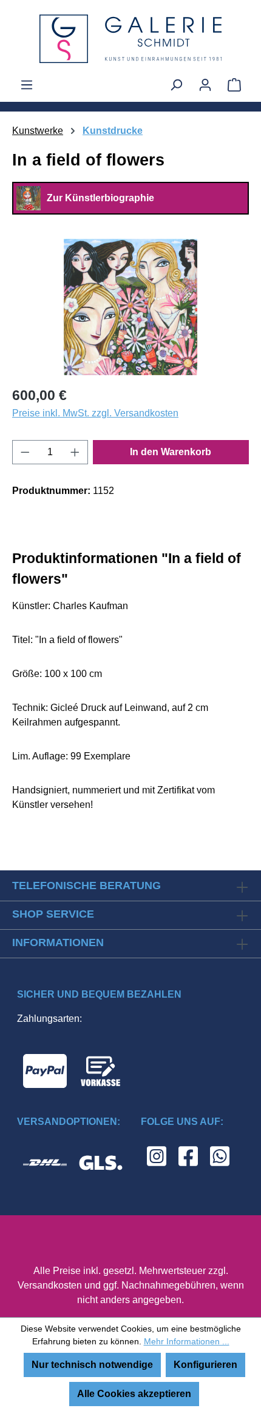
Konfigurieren (205, 1364)
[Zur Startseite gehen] (130, 39)
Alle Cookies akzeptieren (134, 1394)
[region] (130, 307)
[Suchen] (176, 85)
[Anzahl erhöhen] (75, 452)
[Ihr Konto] (205, 85)
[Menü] (26, 85)
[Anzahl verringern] (25, 452)
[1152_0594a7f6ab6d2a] (131, 307)
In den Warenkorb (170, 452)
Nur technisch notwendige (92, 1364)
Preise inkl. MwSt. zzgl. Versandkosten (95, 413)
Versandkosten (50, 1285)
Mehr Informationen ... (186, 1341)
